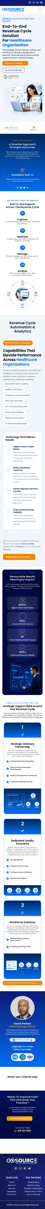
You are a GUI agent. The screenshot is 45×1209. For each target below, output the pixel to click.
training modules (27, 544)
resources (7, 549)
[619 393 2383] (15, 1131)
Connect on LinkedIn (23, 1040)
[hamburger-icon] (40, 9)
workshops (19, 547)
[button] (17, 187)
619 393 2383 (24, 1130)
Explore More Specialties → (19, 557)
